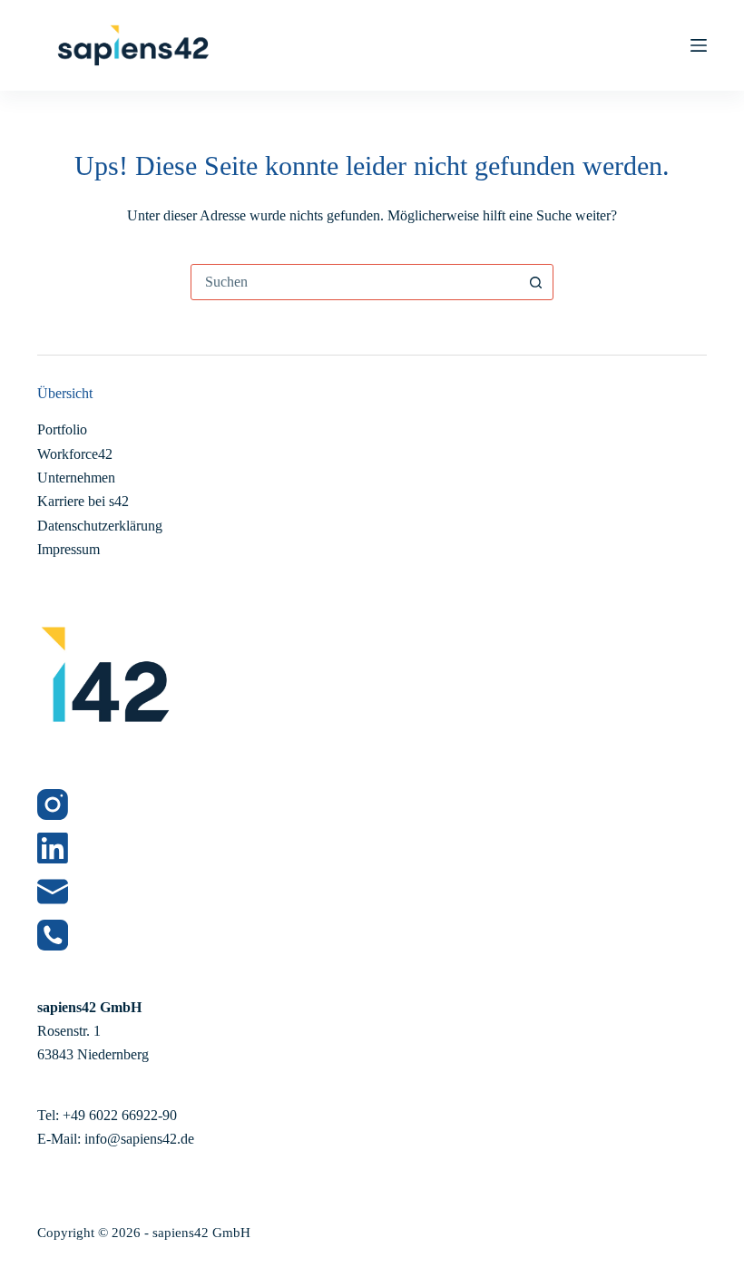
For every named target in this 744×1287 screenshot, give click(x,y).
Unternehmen (76, 477)
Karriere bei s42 (83, 501)
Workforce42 (75, 454)
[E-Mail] (372, 891)
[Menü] (698, 45)
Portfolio (62, 429)
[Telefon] (372, 935)
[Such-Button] (535, 282)
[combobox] (354, 282)
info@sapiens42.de (139, 1138)
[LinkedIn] (372, 848)
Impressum (68, 549)
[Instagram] (372, 804)
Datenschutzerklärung (99, 525)
